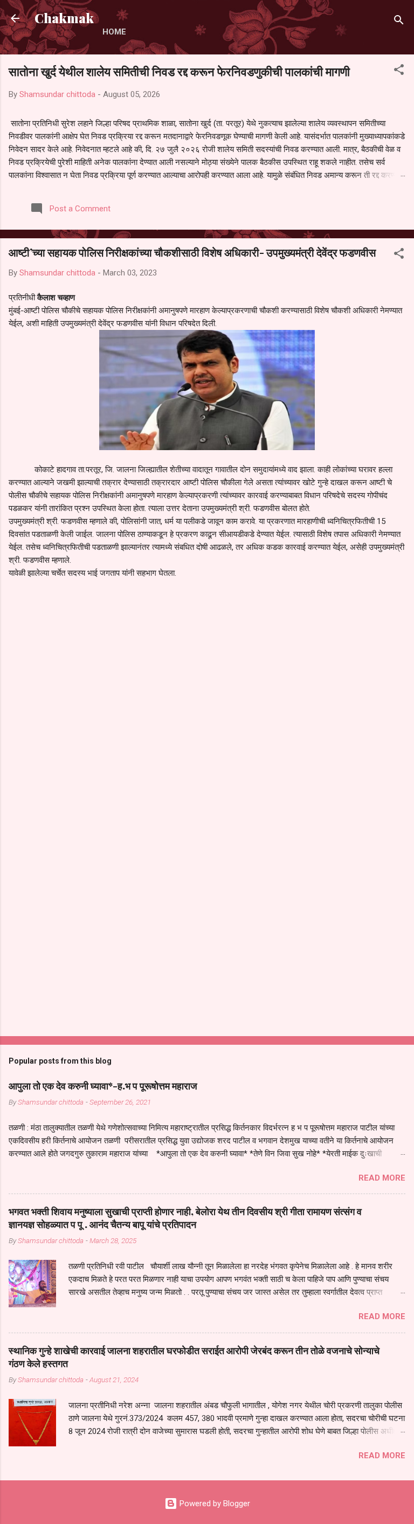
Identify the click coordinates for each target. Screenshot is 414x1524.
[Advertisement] (207, 943)
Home (114, 32)
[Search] (398, 21)
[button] (398, 71)
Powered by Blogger (213, 1503)
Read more (381, 1178)
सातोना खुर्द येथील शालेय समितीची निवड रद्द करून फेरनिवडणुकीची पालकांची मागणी (179, 71)
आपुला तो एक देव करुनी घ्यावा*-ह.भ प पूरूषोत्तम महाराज (103, 1085)
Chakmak (64, 18)
